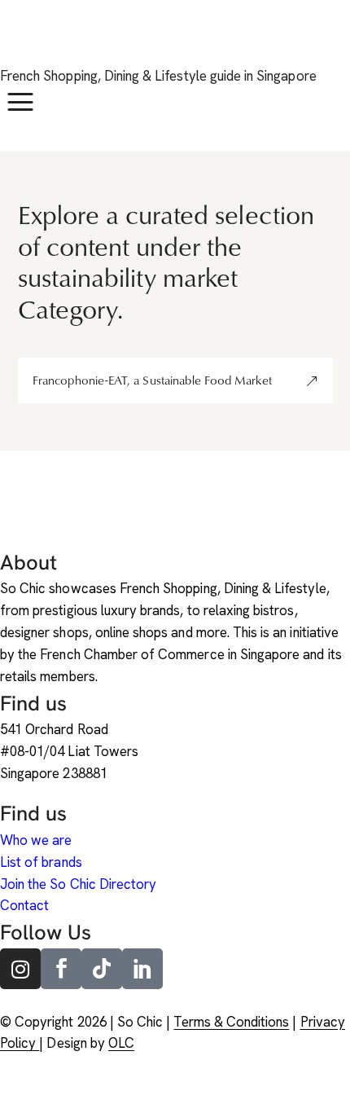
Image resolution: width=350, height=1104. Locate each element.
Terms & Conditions (231, 1022)
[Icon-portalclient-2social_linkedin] (142, 968)
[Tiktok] (101, 968)
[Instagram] (20, 968)
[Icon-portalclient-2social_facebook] (61, 968)
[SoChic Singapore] (20, 42)
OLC (121, 1043)
